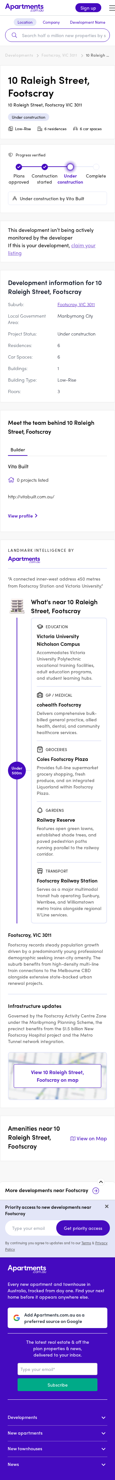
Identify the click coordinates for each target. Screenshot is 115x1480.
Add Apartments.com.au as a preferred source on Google (54, 1317)
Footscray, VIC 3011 (59, 55)
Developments (19, 55)
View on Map (92, 1138)
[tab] (17, 450)
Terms (86, 1242)
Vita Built (18, 466)
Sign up (88, 7)
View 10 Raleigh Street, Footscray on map (57, 1075)
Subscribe (58, 1384)
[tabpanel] (57, 493)
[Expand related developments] (101, 1182)
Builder (18, 449)
